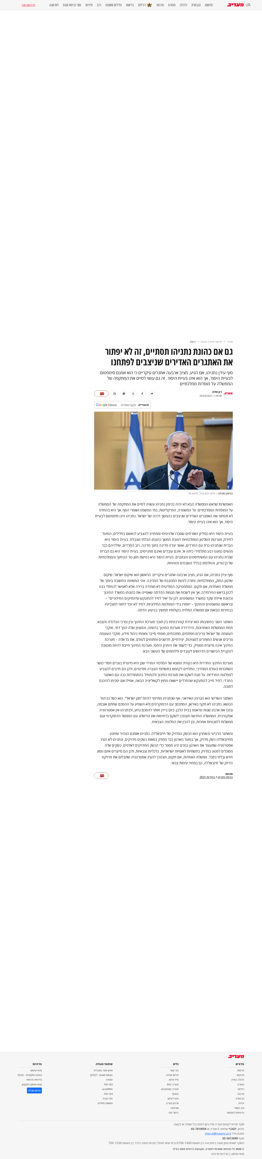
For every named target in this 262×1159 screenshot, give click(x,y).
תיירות (89, 5)
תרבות (160, 5)
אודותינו (175, 1108)
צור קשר (174, 1070)
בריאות (130, 5)
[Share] (151, 393)
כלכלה (183, 5)
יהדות (241, 1103)
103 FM (108, 1084)
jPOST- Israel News (101, 1075)
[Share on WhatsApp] (124, 393)
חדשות (209, 5)
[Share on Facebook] (142, 393)
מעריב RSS (173, 1084)
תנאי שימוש (36, 1070)
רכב (99, 5)
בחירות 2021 (207, 777)
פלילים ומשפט (114, 5)
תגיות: (229, 774)
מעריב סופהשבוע (170, 1089)
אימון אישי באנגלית (103, 1070)
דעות (193, 341)
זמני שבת (108, 1098)
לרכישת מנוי (28, 5)
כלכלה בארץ (238, 1079)
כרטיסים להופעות (235, 1112)
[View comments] (101, 393)
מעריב (230, 341)
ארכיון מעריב (172, 1103)
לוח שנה (54, 5)
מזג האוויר (239, 1108)
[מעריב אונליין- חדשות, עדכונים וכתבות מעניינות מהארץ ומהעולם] (235, 4)
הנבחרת (196, 5)
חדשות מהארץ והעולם (211, 341)
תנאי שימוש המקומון (32, 1084)
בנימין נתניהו (225, 777)
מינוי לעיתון (173, 1098)
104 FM (108, 1094)
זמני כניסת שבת (72, 5)
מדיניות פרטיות (34, 1079)
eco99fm (107, 1089)
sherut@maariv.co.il (218, 1133)
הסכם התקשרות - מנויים (30, 1075)
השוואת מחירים (105, 1103)
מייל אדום (174, 1079)
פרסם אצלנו (172, 1075)
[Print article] (114, 393)
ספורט (172, 5)
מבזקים (240, 1075)
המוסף (175, 1094)
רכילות (142, 4)
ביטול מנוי (174, 1112)
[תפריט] (248, 5)
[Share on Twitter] (133, 393)
